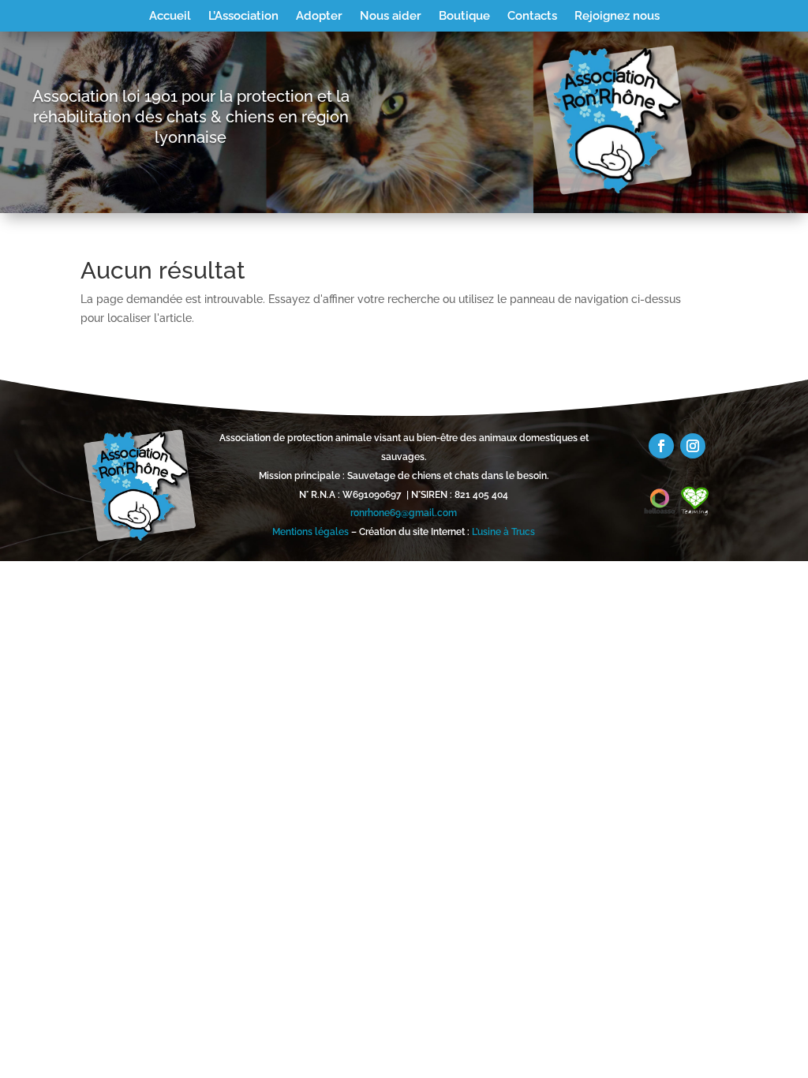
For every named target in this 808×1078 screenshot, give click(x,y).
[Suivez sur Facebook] (661, 446)
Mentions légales (310, 531)
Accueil (170, 16)
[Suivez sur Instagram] (692, 446)
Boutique (464, 16)
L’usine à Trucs (503, 531)
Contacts (532, 16)
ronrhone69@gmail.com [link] (403, 512)
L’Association (243, 16)
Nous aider (390, 16)
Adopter (319, 16)
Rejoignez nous (617, 16)
